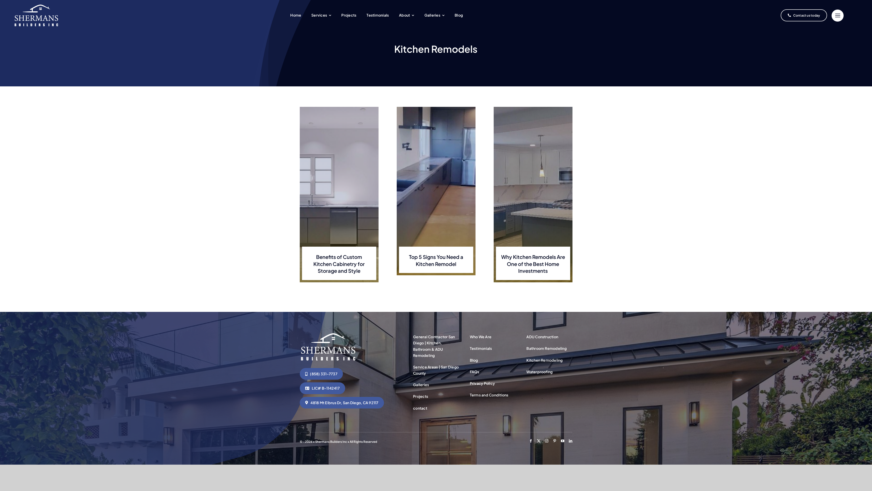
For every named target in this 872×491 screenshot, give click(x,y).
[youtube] (562, 441)
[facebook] (531, 441)
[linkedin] (570, 441)
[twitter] (538, 441)
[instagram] (546, 441)
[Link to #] (838, 16)
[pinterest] (554, 441)
